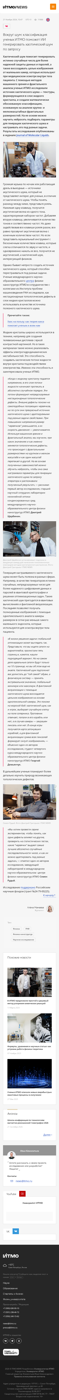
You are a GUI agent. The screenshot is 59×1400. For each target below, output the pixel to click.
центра (30, 280)
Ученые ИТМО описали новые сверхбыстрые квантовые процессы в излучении (29, 1093)
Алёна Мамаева (35, 907)
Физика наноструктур (22, 934)
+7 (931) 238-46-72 (11, 1312)
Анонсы (12, 1114)
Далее (47, 1134)
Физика (16, 928)
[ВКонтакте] (6, 26)
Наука (6, 1283)
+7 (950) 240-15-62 (11, 1316)
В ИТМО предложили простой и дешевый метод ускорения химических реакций (27, 1002)
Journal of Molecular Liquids (32, 135)
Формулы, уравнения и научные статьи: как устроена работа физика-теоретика (29, 1047)
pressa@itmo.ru (10, 1327)
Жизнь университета (14, 1299)
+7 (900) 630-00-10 (11, 1308)
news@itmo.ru (24, 1181)
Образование (10, 1288)
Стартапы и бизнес (13, 1293)
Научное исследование (23, 939)
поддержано (28, 887)
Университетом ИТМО (44, 1368)
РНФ (27, 928)
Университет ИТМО (33, 1203)
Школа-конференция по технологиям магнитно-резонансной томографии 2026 (27, 1121)
